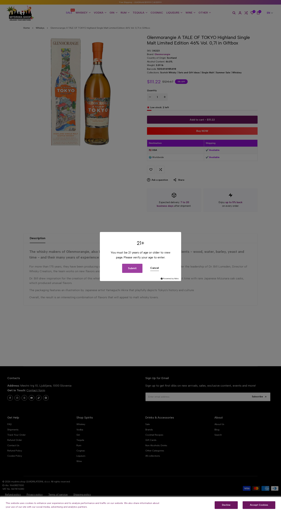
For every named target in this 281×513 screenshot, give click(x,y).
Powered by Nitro (171, 278)
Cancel (154, 267)
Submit (132, 268)
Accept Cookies (259, 505)
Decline (226, 505)
